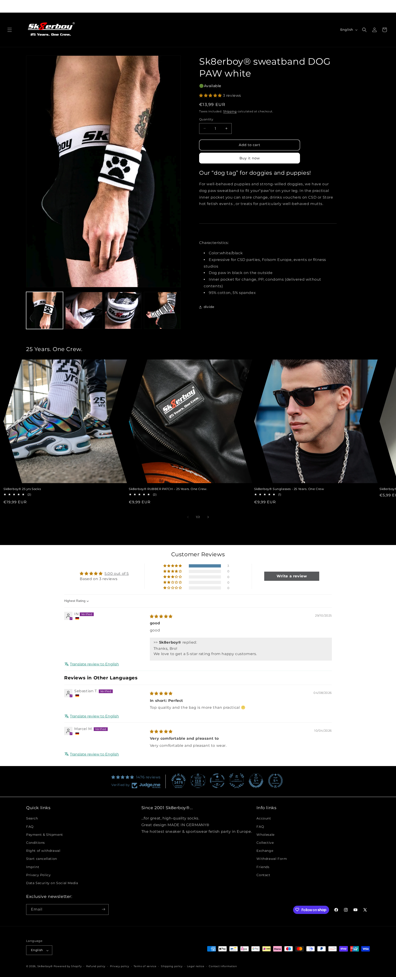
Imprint (32, 867)
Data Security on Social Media (52, 883)
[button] (10, 30)
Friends (262, 867)
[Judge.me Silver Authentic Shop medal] (236, 780)
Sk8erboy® (45, 966)
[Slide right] (208, 517)
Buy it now (249, 158)
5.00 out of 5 (116, 574)
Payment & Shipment (44, 835)
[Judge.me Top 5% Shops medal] (256, 780)
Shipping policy (172, 966)
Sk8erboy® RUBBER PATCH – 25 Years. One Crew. (168, 489)
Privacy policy (119, 966)
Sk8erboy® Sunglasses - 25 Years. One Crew (289, 489)
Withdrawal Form (271, 859)
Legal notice (195, 966)
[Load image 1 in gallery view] (44, 310)
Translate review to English (94, 664)
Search (32, 818)
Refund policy (95, 966)
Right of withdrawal (43, 851)
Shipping (230, 111)
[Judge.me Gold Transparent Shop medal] (217, 780)
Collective (265, 843)
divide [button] (209, 307)
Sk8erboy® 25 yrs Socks (22, 489)
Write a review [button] (292, 576)
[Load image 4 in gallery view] (162, 310)
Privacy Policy (38, 875)
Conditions (35, 843)
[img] (161, 616)
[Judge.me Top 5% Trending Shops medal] (275, 780)
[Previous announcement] (123, 6)
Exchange (264, 851)
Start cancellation (41, 859)
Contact (263, 875)
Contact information (223, 966)
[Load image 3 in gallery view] (123, 310)
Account (263, 818)
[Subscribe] (103, 909)
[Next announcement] (273, 6)
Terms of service (145, 966)
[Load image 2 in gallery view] (83, 310)
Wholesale (265, 835)
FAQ (30, 826)
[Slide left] (188, 517)
